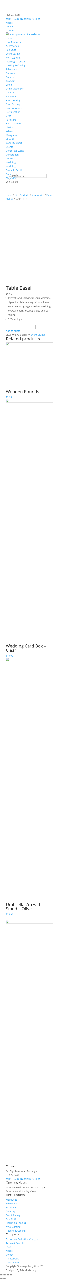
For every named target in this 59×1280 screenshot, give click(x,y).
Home (9, 38)
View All (10, 139)
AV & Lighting (13, 57)
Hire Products (13, 42)
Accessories (12, 45)
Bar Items (11, 96)
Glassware (11, 73)
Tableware (11, 69)
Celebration (12, 154)
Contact (10, 26)
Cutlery (10, 77)
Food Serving (13, 104)
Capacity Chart (14, 142)
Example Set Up (14, 170)
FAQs (8, 1246)
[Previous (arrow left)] (1, 1278)
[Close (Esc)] (1, 1274)
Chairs (9, 127)
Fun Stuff (11, 49)
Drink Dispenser (15, 88)
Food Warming (14, 108)
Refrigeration (13, 111)
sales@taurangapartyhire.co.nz (23, 1178)
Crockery (10, 80)
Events (9, 146)
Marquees (11, 135)
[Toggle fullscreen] (8, 1274)
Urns (8, 115)
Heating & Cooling (16, 65)
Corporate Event (15, 150)
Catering (10, 92)
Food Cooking (13, 100)
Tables (9, 131)
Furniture (11, 119)
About (9, 22)
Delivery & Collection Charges (22, 1239)
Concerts (11, 158)
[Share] (4, 1274)
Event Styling (13, 53)
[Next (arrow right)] (4, 1278)
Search (13, 175)
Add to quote (13, 330)
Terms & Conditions (17, 1243)
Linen (9, 84)
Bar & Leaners (13, 123)
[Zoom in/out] (11, 1274)
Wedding (11, 162)
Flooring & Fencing (16, 61)
